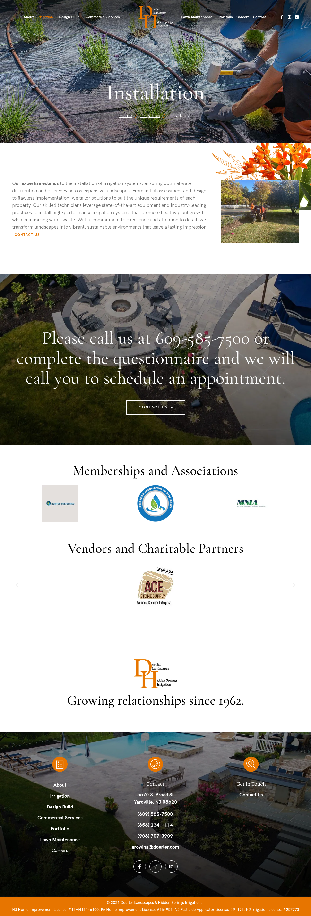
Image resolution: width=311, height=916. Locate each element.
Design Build (69, 17)
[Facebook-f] (282, 17)
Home (125, 115)
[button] (17, 585)
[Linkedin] (297, 17)
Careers (242, 17)
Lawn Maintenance (197, 17)
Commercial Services (103, 17)
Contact (259, 17)
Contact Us (27, 235)
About (29, 17)
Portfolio (226, 17)
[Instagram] (289, 17)
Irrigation (45, 17)
